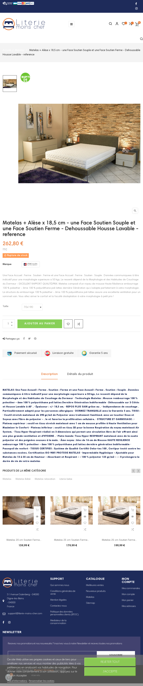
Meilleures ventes (95, 585)
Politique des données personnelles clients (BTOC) (64, 613)
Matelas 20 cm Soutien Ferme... (23, 540)
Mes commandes (131, 588)
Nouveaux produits (96, 591)
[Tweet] (29, 339)
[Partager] (24, 339)
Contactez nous (58, 606)
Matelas (7, 479)
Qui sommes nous (59, 585)
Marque (7, 264)
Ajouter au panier (39, 323)
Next (138, 471)
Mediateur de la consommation (58, 622)
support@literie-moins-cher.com (25, 613)
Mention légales (58, 600)
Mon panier (128, 600)
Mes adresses (129, 606)
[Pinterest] (35, 339)
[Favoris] (123, 24)
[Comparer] (130, 24)
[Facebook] (136, 4)
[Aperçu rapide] (37, 516)
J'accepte (110, 671)
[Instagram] (136, 9)
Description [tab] (49, 374)
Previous (133, 471)
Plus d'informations (17, 681)
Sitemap (90, 603)
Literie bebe (65, 479)
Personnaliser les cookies (41, 681)
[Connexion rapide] (115, 24)
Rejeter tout (110, 662)
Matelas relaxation (45, 479)
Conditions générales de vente (62, 592)
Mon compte (128, 594)
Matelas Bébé (23, 479)
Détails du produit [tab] (80, 374)
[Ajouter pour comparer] (78, 323)
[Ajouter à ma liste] (68, 323)
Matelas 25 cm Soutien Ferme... (71, 540)
